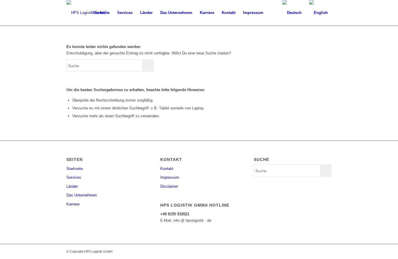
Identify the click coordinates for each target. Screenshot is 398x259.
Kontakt (166, 168)
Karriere (73, 204)
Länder (72, 186)
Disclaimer (169, 186)
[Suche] (273, 13)
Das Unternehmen (81, 195)
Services (73, 177)
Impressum (169, 177)
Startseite (74, 168)
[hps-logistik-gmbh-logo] (85, 13)
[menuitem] (101, 13)
